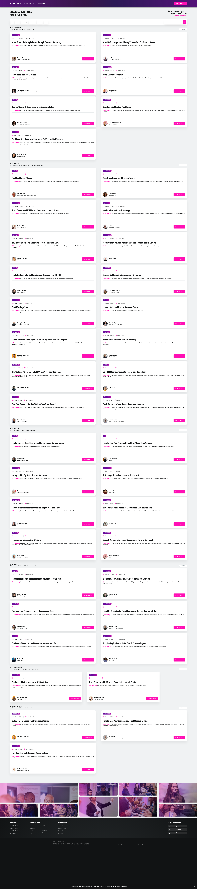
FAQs (31, 833)
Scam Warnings (62, 831)
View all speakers (181, 15)
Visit (31, 826)
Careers (60, 833)
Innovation (32, 22)
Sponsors (44, 830)
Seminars (32, 828)
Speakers (32, 831)
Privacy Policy (131, 845)
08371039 (73, 844)
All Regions (13, 833)
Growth (40, 22)
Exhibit (43, 825)
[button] (195, 887)
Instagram (175, 829)
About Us (60, 826)
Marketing (24, 22)
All (12, 22)
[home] (15, 3)
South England (14, 826)
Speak (43, 828)
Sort (46, 22)
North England (14, 831)
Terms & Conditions (119, 845)
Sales (17, 22)
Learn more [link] (124, 886)
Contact (44, 833)
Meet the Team (62, 828)
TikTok (174, 833)
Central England (14, 828)
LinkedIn (174, 826)
